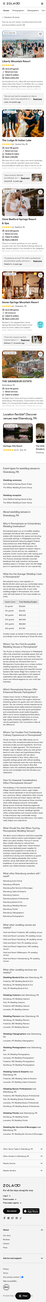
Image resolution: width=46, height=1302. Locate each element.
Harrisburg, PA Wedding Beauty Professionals (21, 1106)
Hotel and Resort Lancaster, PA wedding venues (22, 936)
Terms (5, 1273)
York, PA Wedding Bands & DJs (15, 988)
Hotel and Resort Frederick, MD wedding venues (22, 932)
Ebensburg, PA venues (11, 17)
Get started (11, 1211)
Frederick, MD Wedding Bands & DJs (18, 981)
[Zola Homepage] (13, 4)
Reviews (6, 1239)
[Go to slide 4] (25, 56)
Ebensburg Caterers (11, 895)
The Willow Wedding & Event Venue (17, 488)
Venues (6, 10)
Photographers (18, 10)
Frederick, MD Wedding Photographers (18, 1061)
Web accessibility (10, 1281)
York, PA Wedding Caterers (14, 1002)
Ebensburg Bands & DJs (12, 902)
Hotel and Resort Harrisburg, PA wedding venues (22, 939)
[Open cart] (42, 3)
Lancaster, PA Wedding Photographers (18, 1058)
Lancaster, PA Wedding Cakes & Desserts (19, 1082)
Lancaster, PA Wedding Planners (16, 1027)
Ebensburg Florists (10, 909)
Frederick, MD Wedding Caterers (16, 1006)
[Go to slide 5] (27, 56)
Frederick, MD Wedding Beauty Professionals (21, 1096)
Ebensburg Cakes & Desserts (14, 891)
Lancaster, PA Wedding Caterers (16, 1009)
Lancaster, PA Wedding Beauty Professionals (21, 1103)
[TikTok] (20, 1218)
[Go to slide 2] (21, 56)
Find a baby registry (11, 1203)
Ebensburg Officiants (11, 884)
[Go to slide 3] (23, 56)
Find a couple (8, 1199)
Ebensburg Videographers (13, 913)
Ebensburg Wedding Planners (15, 906)
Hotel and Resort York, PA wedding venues (20, 943)
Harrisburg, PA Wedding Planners (16, 1020)
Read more (37, 99)
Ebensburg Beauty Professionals (16, 899)
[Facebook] (4, 1218)
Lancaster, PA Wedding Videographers (18, 1041)
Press (5, 1248)
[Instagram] (16, 1218)
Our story (7, 1235)
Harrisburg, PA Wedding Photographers (18, 1065)
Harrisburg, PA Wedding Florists (15, 1117)
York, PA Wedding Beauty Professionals (18, 1099)
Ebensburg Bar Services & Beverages (18, 888)
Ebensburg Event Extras (12, 881)
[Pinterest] (8, 1218)
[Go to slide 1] (19, 56)
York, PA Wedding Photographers (16, 1054)
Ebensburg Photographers (13, 916)
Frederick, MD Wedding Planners (16, 1024)
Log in (5, 1196)
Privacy (6, 1269)
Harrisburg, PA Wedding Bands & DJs (18, 985)
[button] (40, 34)
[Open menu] (4, 3)
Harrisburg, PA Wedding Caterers (16, 999)
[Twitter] (12, 1218)
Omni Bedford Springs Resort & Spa (17, 484)
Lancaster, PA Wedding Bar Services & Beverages (23, 1134)
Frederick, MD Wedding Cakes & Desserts (20, 1079)
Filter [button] (25, 1296)
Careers (6, 1244)
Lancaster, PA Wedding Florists (15, 1120)
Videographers (33, 10)
